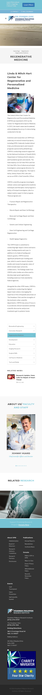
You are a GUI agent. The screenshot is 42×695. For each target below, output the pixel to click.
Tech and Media (14, 362)
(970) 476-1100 (13, 625)
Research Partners (12, 557)
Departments (25, 51)
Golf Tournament (13, 588)
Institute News (30, 547)
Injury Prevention (12, 593)
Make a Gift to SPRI (29, 557)
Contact (15, 11)
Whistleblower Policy (29, 570)
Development (13, 340)
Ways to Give (29, 561)
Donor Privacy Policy (29, 565)
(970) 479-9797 (13, 620)
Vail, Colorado (28, 11)
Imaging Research (14, 349)
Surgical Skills (13, 353)
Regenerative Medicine (21, 53)
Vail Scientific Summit (13, 598)
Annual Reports (30, 541)
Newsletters (29, 544)
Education (12, 344)
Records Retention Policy (28, 576)
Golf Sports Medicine (15, 358)
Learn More (28, 5)
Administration (13, 541)
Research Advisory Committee (12, 551)
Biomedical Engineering (16, 326)
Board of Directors (12, 545)
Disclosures (12, 561)
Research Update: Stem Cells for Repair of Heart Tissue (25, 378)
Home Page (16, 51)
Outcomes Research (15, 331)
